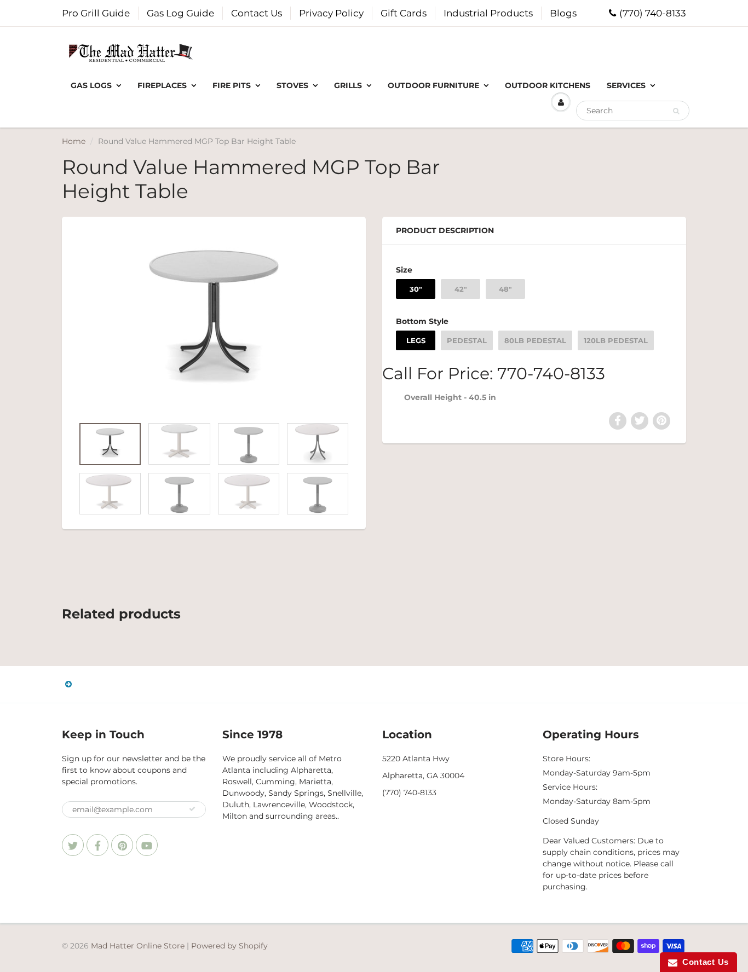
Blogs (563, 13)
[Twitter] (73, 845)
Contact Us (256, 13)
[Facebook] (97, 845)
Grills (348, 85)
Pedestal (467, 340)
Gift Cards (404, 13)
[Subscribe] (192, 809)
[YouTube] (147, 845)
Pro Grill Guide (96, 13)
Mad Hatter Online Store (138, 946)
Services (626, 85)
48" (505, 289)
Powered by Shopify (229, 946)
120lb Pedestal (616, 340)
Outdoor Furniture (433, 85)
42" (460, 289)
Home (73, 141)
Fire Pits (231, 85)
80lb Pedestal (535, 340)
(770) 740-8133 (652, 13)
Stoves (292, 85)
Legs (415, 340)
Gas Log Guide (180, 13)
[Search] (676, 111)
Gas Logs (91, 85)
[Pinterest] (122, 845)
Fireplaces (162, 85)
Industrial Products (488, 13)
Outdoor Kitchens (547, 85)
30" (416, 289)
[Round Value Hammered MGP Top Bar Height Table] (214, 322)
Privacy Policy (331, 13)
